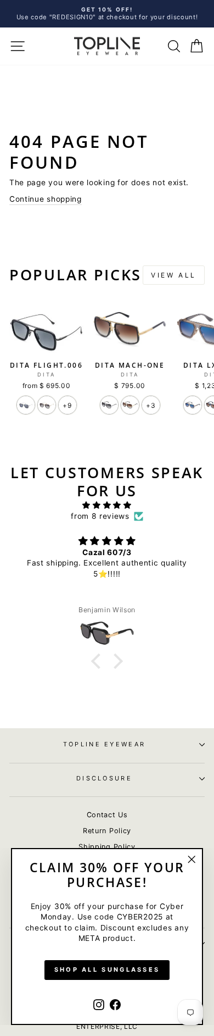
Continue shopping (45, 199)
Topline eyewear (104, 744)
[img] (107, 505)
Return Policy (107, 831)
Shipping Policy (106, 847)
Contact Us (107, 815)
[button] (98, 661)
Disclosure (104, 778)
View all (173, 275)
